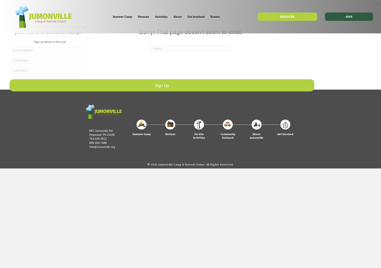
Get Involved (196, 16)
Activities (161, 16)
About (177, 16)
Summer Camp (122, 16)
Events (215, 16)
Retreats (143, 16)
